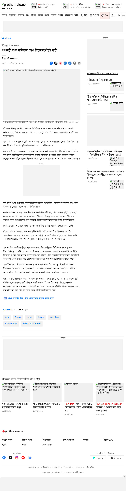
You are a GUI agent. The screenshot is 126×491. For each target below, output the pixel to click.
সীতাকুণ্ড (41, 317)
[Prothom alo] (14, 6)
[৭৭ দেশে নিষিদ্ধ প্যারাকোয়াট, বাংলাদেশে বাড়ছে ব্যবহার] (66, 6)
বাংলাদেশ (12, 15)
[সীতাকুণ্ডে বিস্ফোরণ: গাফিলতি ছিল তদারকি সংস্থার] (47, 392)
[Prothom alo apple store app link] (116, 458)
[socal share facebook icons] (51, 64)
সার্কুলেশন (56, 467)
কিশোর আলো (27, 440)
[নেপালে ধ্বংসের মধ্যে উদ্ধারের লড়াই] (34, 6)
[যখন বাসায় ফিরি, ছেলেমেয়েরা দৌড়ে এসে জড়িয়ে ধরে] (78, 392)
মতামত (40, 15)
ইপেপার (5, 445)
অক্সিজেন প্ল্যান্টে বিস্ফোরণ (32, 323)
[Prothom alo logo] (13, 431)
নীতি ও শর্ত (67, 467)
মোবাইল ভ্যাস (48, 445)
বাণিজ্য (33, 15)
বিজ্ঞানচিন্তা (47, 440)
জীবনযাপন (69, 15)
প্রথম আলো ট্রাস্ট (68, 440)
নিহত (7, 317)
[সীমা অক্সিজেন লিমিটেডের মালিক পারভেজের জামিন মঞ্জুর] (117, 106)
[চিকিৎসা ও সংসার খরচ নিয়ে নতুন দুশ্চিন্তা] (110, 392)
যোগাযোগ (78, 467)
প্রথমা (24, 445)
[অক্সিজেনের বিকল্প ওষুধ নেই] (117, 86)
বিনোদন (53, 15)
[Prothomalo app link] (98, 458)
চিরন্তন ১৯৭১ (108, 440)
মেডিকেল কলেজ (11, 323)
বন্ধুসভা (85, 440)
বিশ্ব (27, 15)
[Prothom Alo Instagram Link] (18, 458)
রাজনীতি (21, 15)
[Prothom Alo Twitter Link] (11, 458)
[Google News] (30, 458)
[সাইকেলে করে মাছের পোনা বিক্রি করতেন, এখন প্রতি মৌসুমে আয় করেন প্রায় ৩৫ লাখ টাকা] (98, 6)
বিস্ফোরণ (18, 317)
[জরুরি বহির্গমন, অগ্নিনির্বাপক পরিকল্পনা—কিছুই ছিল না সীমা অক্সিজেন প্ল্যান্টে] (117, 161)
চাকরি (60, 15)
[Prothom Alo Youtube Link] (24, 458)
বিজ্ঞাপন (46, 467)
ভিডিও (77, 15)
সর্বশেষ (4, 15)
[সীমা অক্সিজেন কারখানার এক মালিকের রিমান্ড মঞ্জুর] (16, 392)
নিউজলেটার (90, 467)
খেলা (47, 15)
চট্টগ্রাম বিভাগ (54, 317)
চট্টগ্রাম (29, 317)
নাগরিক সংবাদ (7, 440)
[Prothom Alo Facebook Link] (5, 458)
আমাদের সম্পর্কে (33, 467)
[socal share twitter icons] (56, 64)
